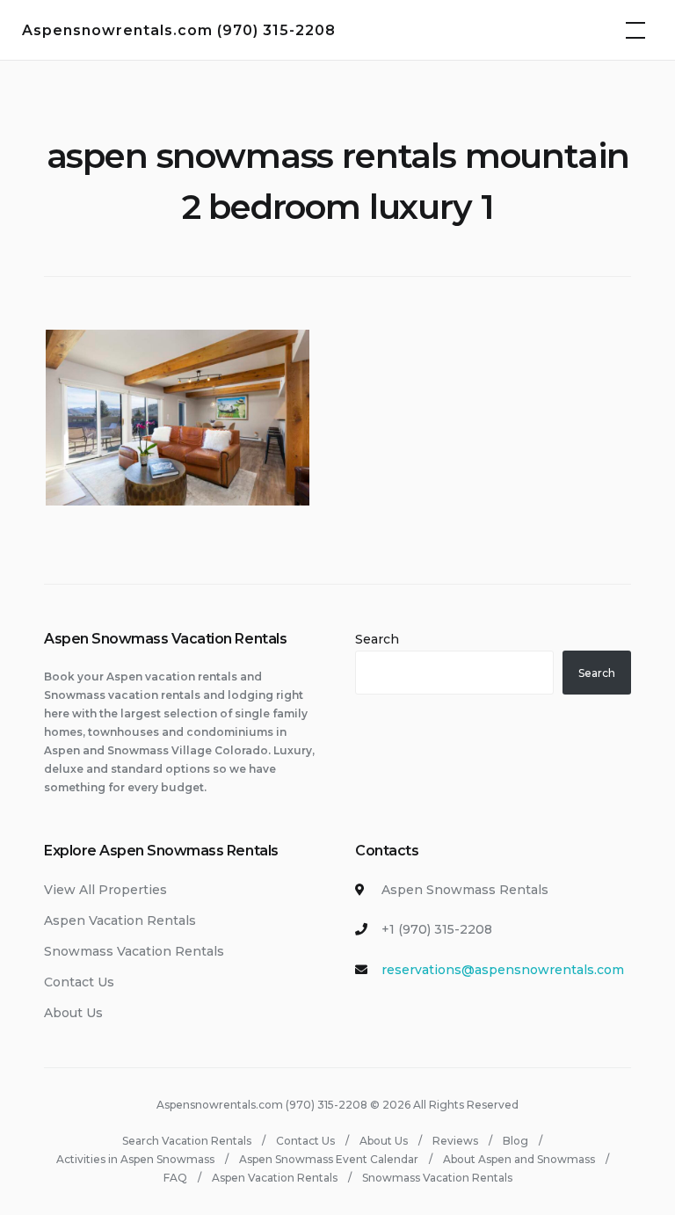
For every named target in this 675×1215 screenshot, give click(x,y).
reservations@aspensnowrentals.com (502, 970)
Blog (515, 1140)
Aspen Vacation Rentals (120, 920)
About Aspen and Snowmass (519, 1159)
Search (377, 639)
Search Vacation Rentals (186, 1140)
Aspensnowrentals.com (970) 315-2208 (179, 30)
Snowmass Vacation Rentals (134, 951)
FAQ (175, 1177)
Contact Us (79, 982)
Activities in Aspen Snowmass (135, 1159)
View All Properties (105, 890)
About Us (73, 1013)
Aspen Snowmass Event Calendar (328, 1159)
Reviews (455, 1140)
